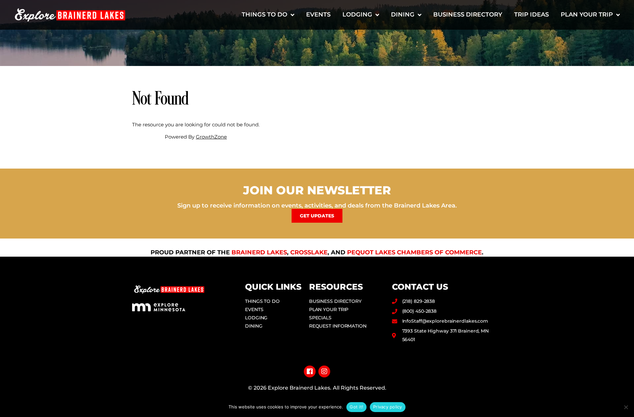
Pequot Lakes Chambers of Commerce (414, 252)
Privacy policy (387, 406)
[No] (625, 407)
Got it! (356, 406)
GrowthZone (211, 137)
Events (318, 14)
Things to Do (264, 14)
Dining (402, 14)
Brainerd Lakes (259, 252)
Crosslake (309, 252)
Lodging (357, 14)
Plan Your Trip (587, 14)
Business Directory (467, 14)
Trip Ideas (531, 14)
